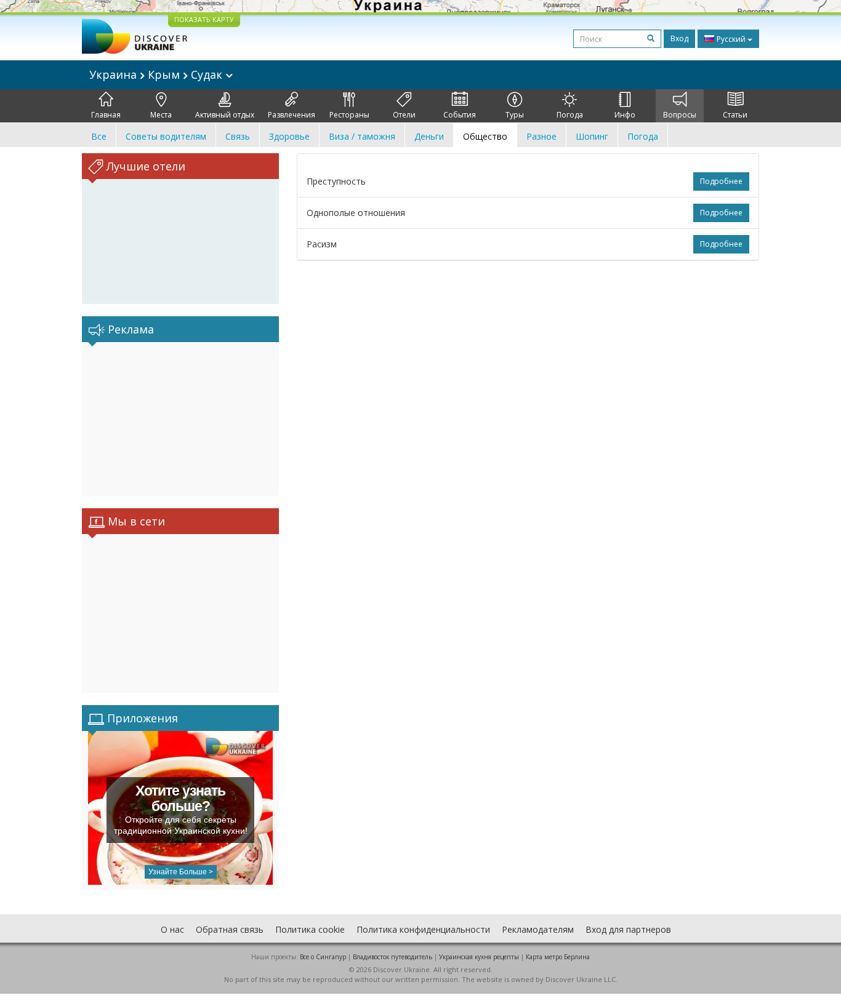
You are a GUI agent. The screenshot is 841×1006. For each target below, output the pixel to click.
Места (161, 115)
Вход (679, 38)
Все (99, 136)
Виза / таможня (362, 136)
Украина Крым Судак (157, 74)
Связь (237, 136)
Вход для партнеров (628, 929)
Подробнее (721, 181)
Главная (106, 115)
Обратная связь (230, 929)
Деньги (429, 136)
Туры (514, 115)
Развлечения (291, 115)
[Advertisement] (180, 419)
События (459, 115)
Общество (485, 136)
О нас (172, 929)
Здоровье (289, 136)
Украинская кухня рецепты (479, 956)
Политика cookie (310, 929)
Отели (404, 115)
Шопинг (592, 136)
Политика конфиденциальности (423, 929)
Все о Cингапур (323, 956)
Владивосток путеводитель (392, 956)
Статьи (735, 115)
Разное (541, 136)
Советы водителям (166, 136)
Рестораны (349, 115)
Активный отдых (224, 115)
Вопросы (679, 115)
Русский (731, 39)
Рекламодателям (538, 929)
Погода (570, 115)
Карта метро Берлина (558, 956)
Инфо (624, 115)
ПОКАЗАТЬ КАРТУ (204, 19)
